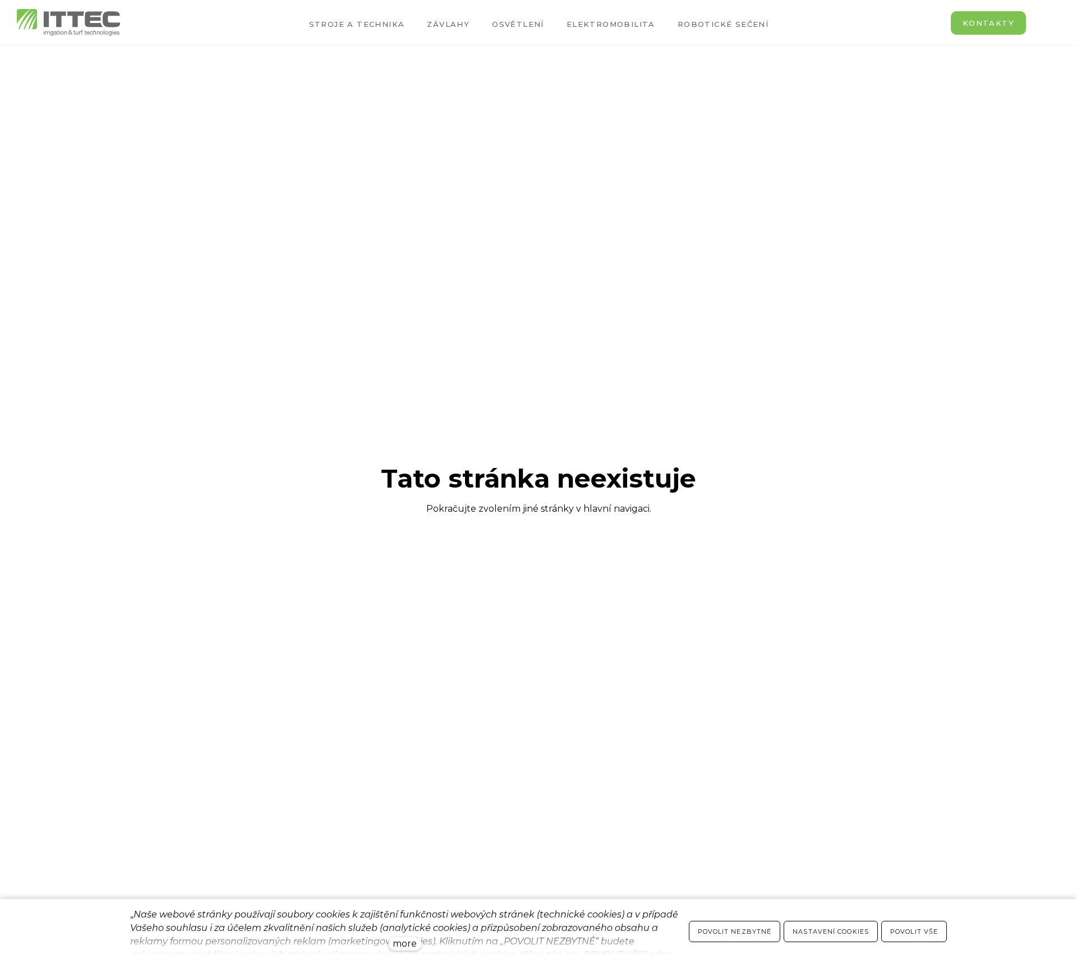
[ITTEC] (68, 22)
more (405, 943)
